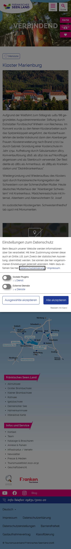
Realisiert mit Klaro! (58, 308)
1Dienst (18, 280)
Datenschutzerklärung (32, 268)
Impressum (53, 268)
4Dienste (19, 289)
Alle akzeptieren (56, 300)
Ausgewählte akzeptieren (21, 300)
